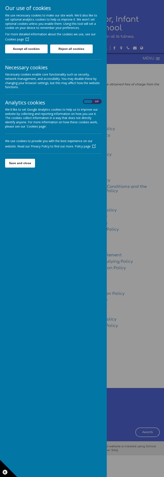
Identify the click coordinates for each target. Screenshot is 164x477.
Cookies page (14, 39)
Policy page (83, 146)
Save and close (20, 163)
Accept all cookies (26, 49)
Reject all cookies (71, 49)
